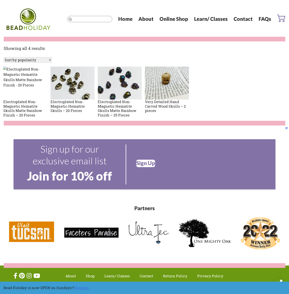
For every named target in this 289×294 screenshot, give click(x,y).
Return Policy (175, 276)
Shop (90, 276)
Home (125, 19)
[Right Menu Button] (286, 128)
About (146, 19)
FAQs (265, 19)
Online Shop (173, 19)
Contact (243, 19)
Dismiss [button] (82, 287)
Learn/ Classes (211, 19)
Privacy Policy (210, 276)
